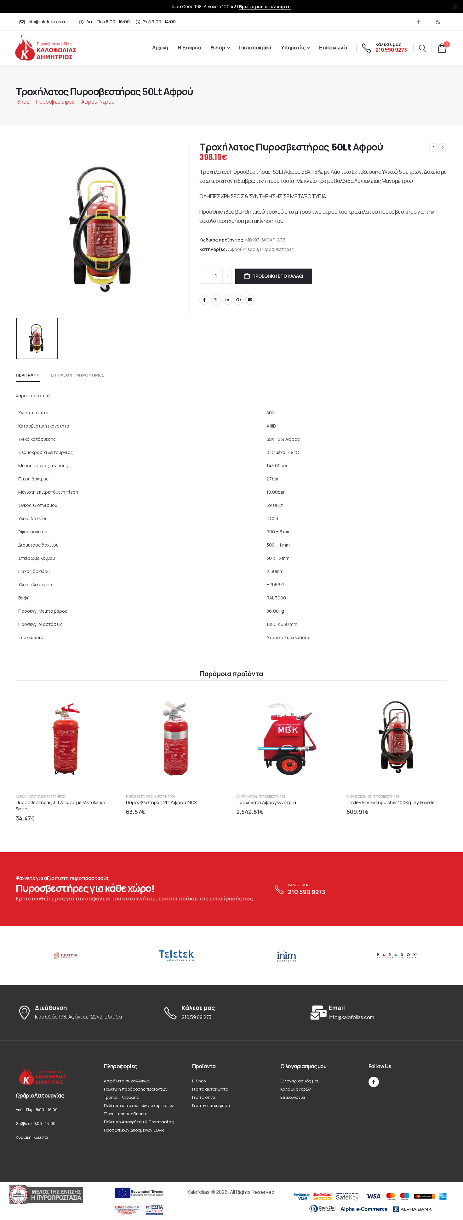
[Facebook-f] (374, 1082)
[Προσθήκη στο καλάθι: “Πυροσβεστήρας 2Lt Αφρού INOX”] (216, 699)
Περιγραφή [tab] (28, 375)
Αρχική (160, 47)
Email (250, 300)
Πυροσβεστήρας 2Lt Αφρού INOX (161, 802)
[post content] (66, 738)
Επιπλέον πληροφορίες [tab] (77, 375)
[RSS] (438, 22)
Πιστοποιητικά (255, 47)
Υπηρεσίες (293, 47)
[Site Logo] (52, 48)
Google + (239, 300)
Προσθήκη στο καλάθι (277, 276)
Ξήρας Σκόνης (358, 796)
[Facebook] (418, 22)
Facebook (204, 300)
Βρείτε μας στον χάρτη (265, 6)
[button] (422, 48)
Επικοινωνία (333, 47)
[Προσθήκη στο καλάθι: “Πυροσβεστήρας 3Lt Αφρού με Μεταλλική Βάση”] (106, 699)
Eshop (217, 47)
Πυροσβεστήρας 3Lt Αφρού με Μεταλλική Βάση (60, 805)
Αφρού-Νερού (97, 101)
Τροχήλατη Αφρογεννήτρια (266, 802)
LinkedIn (227, 300)
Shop (23, 101)
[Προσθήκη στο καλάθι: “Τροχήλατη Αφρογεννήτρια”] (326, 699)
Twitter (216, 300)
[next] (442, 147)
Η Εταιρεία (189, 47)
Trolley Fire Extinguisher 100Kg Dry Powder (391, 802)
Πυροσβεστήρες (55, 101)
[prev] (433, 147)
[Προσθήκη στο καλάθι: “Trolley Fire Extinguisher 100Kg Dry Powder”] (437, 699)
